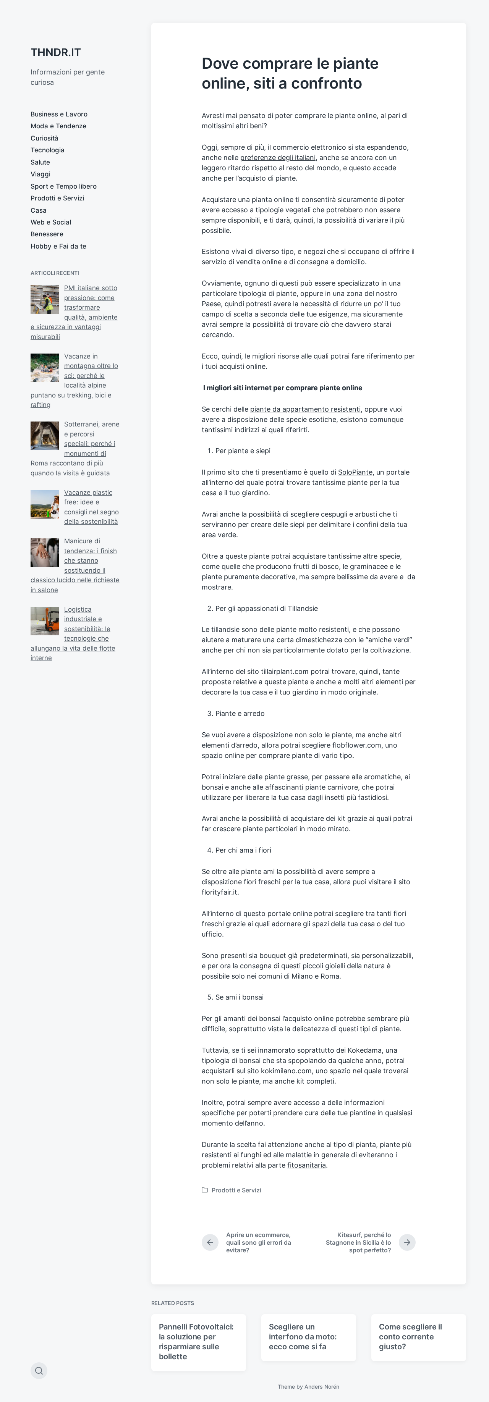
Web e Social (51, 222)
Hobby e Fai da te (58, 246)
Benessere (47, 234)
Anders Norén (321, 1386)
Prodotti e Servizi (57, 198)
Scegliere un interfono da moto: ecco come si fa (303, 1336)
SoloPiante (355, 472)
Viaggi (40, 174)
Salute (40, 162)
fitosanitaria (306, 1165)
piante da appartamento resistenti (305, 409)
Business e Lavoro (59, 114)
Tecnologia (48, 150)
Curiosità (44, 138)
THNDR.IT (56, 52)
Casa (39, 210)
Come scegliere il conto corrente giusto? (410, 1336)
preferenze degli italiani (278, 157)
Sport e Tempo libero (64, 186)
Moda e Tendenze (58, 126)
